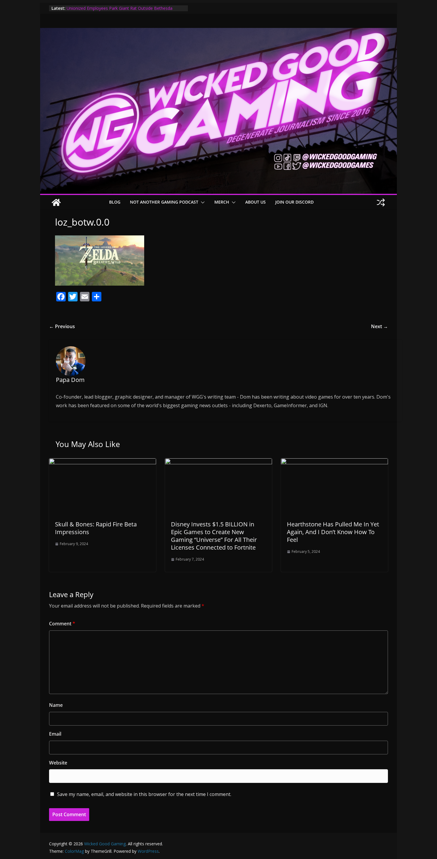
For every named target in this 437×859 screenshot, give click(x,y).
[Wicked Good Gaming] (218, 32)
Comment (62, 623)
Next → (379, 326)
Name (56, 705)
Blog (114, 202)
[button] (201, 202)
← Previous (62, 326)
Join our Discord (294, 202)
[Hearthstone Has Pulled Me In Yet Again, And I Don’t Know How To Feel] (334, 462)
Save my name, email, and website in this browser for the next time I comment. (144, 794)
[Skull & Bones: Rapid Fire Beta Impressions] (102, 462)
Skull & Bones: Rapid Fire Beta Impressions (96, 528)
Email (55, 734)
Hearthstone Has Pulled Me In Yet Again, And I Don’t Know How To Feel (333, 532)
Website (58, 762)
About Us (255, 202)
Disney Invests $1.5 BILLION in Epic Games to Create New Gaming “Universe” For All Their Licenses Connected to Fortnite (214, 535)
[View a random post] (381, 202)
